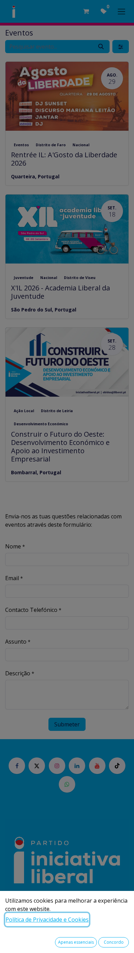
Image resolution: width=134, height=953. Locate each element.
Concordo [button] (114, 942)
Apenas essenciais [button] (76, 942)
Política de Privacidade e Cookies (47, 919)
